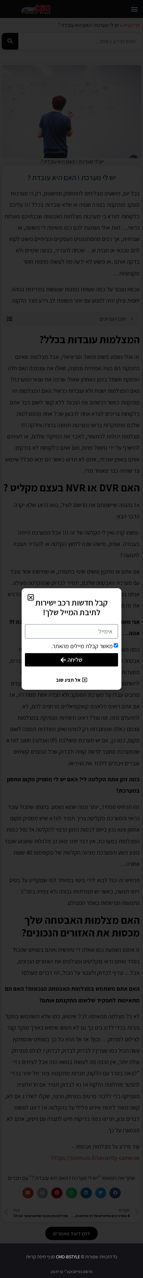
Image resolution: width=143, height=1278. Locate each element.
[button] (30, 597)
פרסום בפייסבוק (80, 1271)
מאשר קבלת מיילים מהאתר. (82, 646)
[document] (71, 639)
